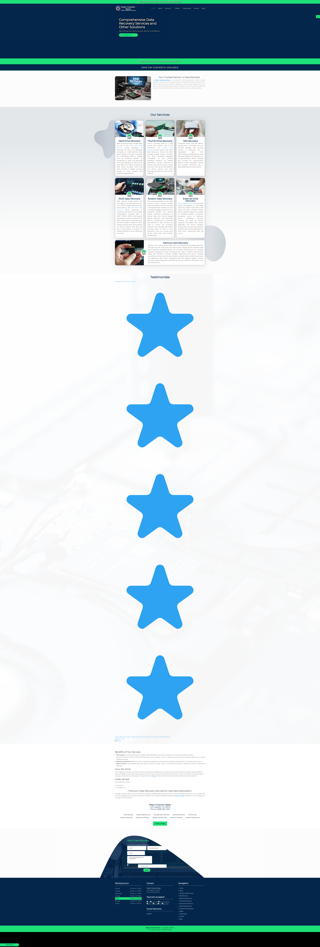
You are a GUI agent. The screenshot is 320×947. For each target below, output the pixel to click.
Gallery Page (160, 824)
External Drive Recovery (187, 908)
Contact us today (179, 795)
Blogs (154, 776)
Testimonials (187, 8)
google (149, 913)
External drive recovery (186, 203)
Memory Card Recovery (186, 893)
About (160, 8)
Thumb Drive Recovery (186, 903)
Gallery (177, 8)
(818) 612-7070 (174, 2)
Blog (203, 8)
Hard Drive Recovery (186, 901)
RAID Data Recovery (186, 906)
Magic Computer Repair (162, 80)
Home (153, 8)
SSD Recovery (184, 896)
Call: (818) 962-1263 (126, 35)
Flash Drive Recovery (186, 898)
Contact (196, 8)
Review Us (9, 945)
